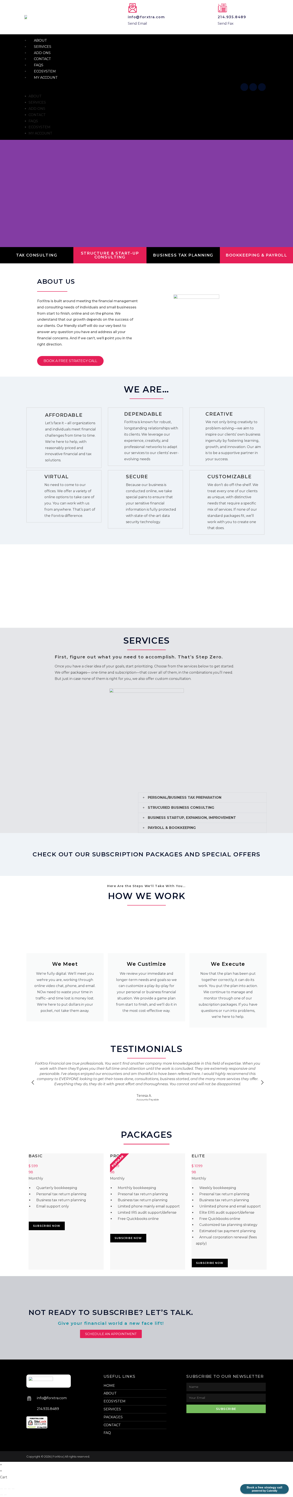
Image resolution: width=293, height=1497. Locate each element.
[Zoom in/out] (1, 1488)
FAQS (33, 121)
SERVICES (37, 102)
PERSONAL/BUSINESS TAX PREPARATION (184, 797)
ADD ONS (37, 109)
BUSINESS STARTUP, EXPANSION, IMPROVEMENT (192, 818)
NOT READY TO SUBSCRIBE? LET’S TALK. (111, 1312)
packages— (80, 672)
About (35, 96)
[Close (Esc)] (13, 1488)
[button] (130, 87)
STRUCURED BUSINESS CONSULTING (181, 808)
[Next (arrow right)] (5, 1494)
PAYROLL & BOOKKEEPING (172, 828)
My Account (46, 77)
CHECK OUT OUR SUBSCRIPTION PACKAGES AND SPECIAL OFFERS (146, 854)
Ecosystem (39, 127)
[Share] (9, 1488)
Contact (37, 115)
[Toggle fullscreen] (5, 1488)
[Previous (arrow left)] (1, 1494)
